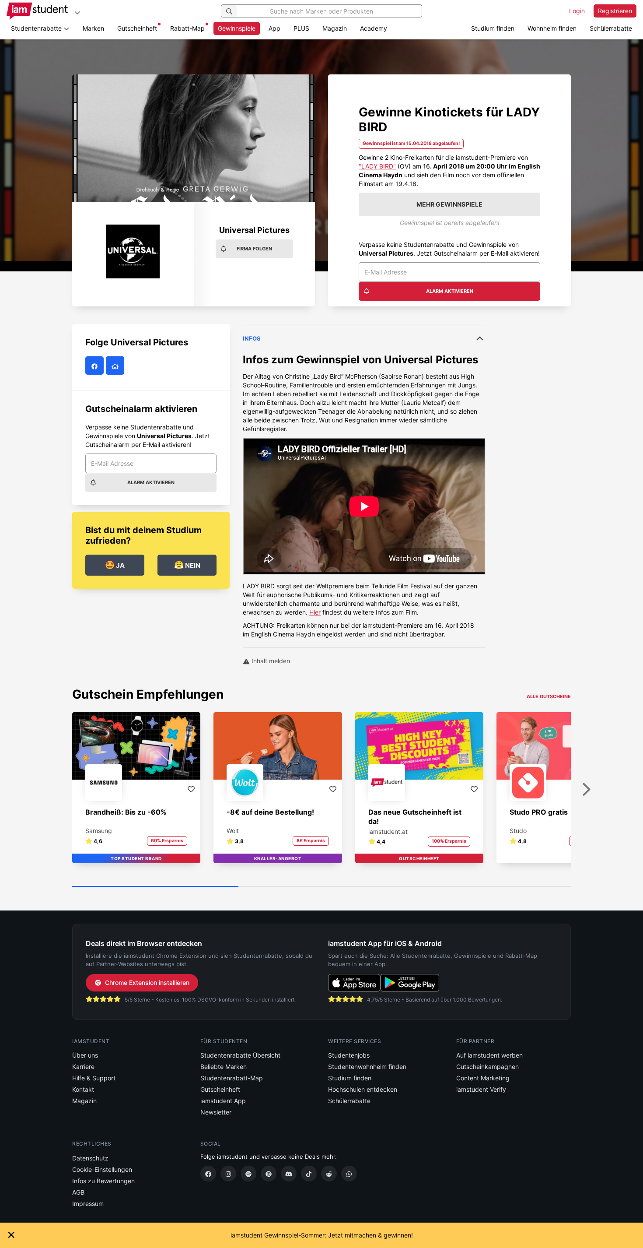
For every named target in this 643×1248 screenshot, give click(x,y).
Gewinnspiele (236, 28)
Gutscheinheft (137, 28)
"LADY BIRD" (377, 166)
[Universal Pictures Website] (116, 365)
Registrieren (615, 10)
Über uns (85, 1055)
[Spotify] (248, 1173)
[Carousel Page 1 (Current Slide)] (155, 886)
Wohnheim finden (552, 28)
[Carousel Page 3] (488, 886)
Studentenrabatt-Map (231, 1078)
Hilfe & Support (93, 1078)
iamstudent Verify (481, 1089)
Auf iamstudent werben (489, 1055)
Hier (315, 612)
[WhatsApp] (349, 1173)
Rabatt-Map (187, 28)
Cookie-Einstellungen (102, 1169)
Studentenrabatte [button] (37, 28)
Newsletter (215, 1112)
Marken (93, 28)
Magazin (334, 28)
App (274, 28)
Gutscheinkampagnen (487, 1066)
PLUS (301, 28)
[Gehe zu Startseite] (37, 11)
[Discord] (289, 1173)
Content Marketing (483, 1078)
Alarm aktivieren (449, 291)
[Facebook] (208, 1173)
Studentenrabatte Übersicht (240, 1055)
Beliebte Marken (223, 1066)
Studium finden (492, 28)
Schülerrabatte (611, 28)
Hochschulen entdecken (362, 1089)
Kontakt (83, 1089)
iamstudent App (223, 1100)
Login (577, 10)
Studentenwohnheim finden (367, 1066)
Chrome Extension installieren (147, 982)
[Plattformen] (77, 12)
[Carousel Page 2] (321, 886)
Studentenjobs (349, 1055)
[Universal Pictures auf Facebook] (95, 365)
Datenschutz (90, 1158)
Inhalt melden (270, 660)
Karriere (83, 1066)
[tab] (364, 481)
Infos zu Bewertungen (103, 1181)
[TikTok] (309, 1173)
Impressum (88, 1203)
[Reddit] (329, 1173)
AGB (78, 1192)
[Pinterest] (268, 1173)
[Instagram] (228, 1173)
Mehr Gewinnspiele (449, 204)
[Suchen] (229, 11)
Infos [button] (252, 338)
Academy (373, 28)
